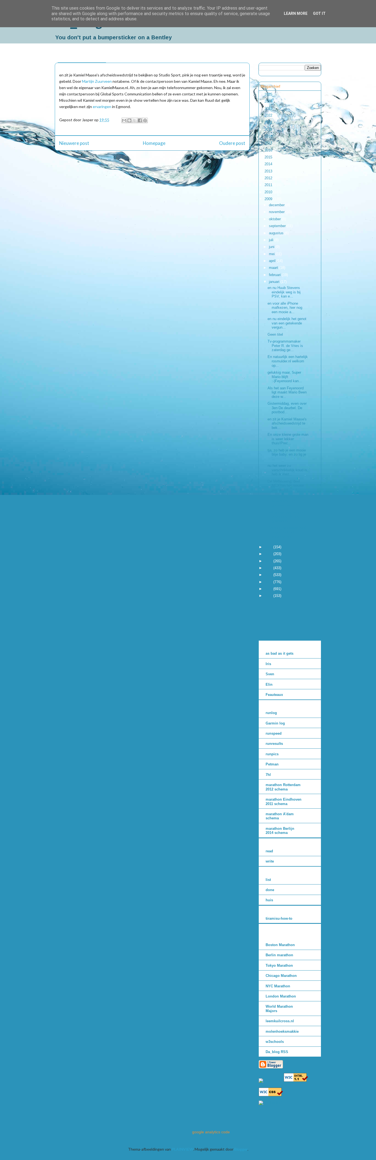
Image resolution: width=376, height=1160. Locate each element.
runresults (274, 744)
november (277, 212)
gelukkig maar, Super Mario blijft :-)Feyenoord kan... (285, 376)
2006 (269, 561)
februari (275, 275)
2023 (269, 108)
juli (271, 240)
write (270, 861)
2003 (269, 582)
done (270, 890)
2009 (269, 199)
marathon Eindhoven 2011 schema (283, 801)
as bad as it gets (279, 653)
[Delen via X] (134, 120)
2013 (269, 171)
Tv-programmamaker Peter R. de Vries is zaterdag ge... (285, 345)
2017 (269, 143)
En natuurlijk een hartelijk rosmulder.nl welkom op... (288, 361)
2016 (269, 150)
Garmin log (275, 723)
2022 (269, 115)
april (273, 261)
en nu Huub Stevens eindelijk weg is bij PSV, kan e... (284, 292)
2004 (269, 575)
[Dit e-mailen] (124, 120)
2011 (269, 185)
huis (269, 900)
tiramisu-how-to (279, 918)
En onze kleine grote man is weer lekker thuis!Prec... (288, 438)
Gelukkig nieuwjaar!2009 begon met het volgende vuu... (287, 532)
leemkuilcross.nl (280, 1021)
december (277, 205)
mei (272, 254)
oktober (275, 219)
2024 (269, 101)
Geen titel (275, 334)
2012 (269, 178)
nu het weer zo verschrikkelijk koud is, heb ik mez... (288, 470)
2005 (269, 568)
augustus (277, 233)
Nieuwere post (74, 143)
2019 (269, 129)
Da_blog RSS (277, 1052)
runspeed (274, 733)
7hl (268, 775)
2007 (269, 554)
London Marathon (281, 996)
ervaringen (102, 106)
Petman (272, 764)
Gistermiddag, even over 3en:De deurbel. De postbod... (287, 407)
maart (274, 268)
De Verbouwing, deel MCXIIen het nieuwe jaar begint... (286, 485)
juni (272, 247)
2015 (269, 157)
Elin (269, 684)
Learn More (295, 13)
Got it (319, 13)
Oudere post (232, 143)
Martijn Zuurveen (97, 81)
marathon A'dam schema (280, 816)
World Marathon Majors (279, 1008)
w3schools (275, 1042)
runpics (272, 754)
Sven (270, 674)
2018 (269, 136)
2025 (269, 94)
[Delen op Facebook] (140, 120)
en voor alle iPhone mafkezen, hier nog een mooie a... (285, 307)
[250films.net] (271, 1080)
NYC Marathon (278, 986)
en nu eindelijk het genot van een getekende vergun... (287, 323)
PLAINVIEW (182, 1149)
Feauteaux (274, 695)
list (268, 880)
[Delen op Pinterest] (145, 120)
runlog (271, 713)
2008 (269, 547)
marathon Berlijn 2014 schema (280, 830)
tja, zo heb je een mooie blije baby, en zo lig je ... (287, 454)
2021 (269, 122)
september (278, 226)
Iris (268, 664)
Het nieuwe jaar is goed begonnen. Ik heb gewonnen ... (286, 516)
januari (274, 282)
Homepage (154, 143)
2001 (269, 596)
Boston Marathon (280, 945)
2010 (269, 192)
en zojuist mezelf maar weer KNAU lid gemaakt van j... (286, 501)
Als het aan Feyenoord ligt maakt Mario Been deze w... (287, 392)
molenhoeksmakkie (282, 1031)
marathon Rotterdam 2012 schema (283, 787)
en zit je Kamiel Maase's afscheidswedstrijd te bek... (287, 423)
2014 (269, 164)
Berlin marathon (279, 955)
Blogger (240, 1149)
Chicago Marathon (281, 976)
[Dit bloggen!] (129, 120)
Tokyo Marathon (279, 965)
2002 (269, 589)
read (269, 851)
